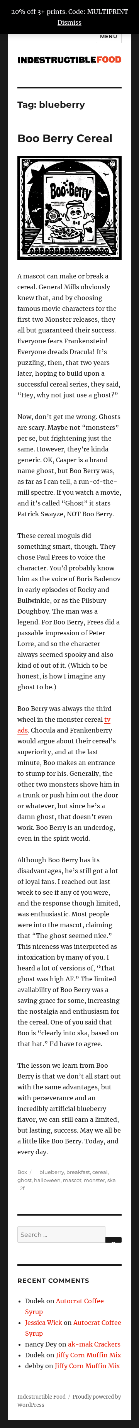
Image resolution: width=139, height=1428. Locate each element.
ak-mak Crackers (94, 1344)
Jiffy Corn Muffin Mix (88, 1355)
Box (22, 1172)
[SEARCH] (113, 1240)
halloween (47, 1180)
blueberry (51, 1172)
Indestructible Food (41, 1397)
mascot (72, 1180)
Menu (108, 36)
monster (94, 1180)
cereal (100, 1172)
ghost (24, 1180)
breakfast (78, 1172)
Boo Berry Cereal (64, 138)
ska (111, 1180)
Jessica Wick (43, 1322)
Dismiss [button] (69, 22)
